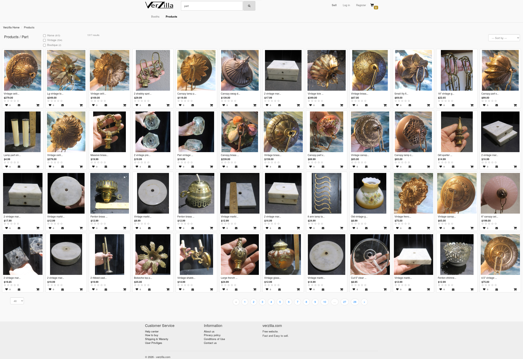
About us (209, 331)
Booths (155, 16)
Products (171, 16)
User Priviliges (153, 343)
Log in (346, 5)
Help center (152, 331)
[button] (334, 5)
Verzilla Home (11, 27)
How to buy (151, 335)
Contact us (210, 343)
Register (361, 5)
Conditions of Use (214, 339)
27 (344, 302)
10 (324, 302)
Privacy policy (212, 335)
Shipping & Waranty (156, 339)
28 (354, 302)
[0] (372, 5)
